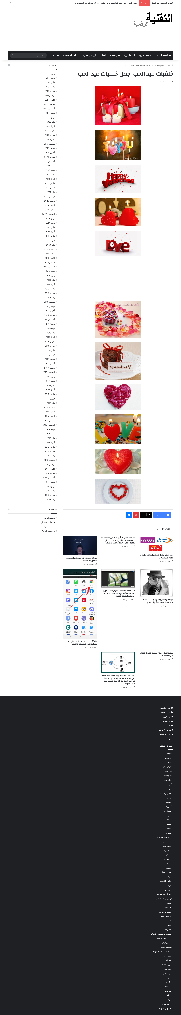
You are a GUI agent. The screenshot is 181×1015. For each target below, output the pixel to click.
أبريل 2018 (50, 337)
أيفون (169, 815)
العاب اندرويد (129, 55)
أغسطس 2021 (49, 161)
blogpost (168, 758)
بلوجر (169, 885)
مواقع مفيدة (115, 55)
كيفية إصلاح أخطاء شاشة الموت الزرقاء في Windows (156, 654)
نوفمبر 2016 (49, 412)
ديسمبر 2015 (49, 460)
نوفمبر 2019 (49, 253)
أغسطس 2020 (48, 214)
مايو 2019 (51, 280)
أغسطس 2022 (48, 109)
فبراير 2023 (50, 91)
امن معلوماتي (166, 872)
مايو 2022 (50, 122)
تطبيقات (168, 907)
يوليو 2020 (50, 218)
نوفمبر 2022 (49, 95)
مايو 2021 (51, 174)
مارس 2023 (49, 87)
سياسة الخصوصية (70, 55)
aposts (168, 754)
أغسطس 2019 (48, 267)
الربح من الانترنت (89, 55)
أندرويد (169, 806)
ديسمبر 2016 (49, 407)
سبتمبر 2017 (49, 368)
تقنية (170, 921)
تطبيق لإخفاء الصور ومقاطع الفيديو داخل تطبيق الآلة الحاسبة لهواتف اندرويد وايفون (105, 3)
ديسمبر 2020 (49, 196)
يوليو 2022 (50, 113)
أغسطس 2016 (48, 425)
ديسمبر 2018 (49, 302)
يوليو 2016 (50, 429)
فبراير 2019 (50, 293)
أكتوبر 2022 (50, 100)
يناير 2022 (50, 139)
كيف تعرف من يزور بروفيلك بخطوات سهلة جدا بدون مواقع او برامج (158, 601)
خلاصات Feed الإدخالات (45, 522)
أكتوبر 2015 (50, 469)
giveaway (167, 767)
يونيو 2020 (50, 223)
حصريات (168, 929)
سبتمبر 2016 (49, 420)
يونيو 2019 (50, 275)
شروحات (168, 956)
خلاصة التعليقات (48, 526)
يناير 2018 (51, 350)
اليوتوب (168, 868)
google (168, 771)
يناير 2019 (50, 297)
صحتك (169, 960)
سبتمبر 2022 (49, 104)
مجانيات (168, 991)
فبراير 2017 (50, 398)
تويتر (170, 925)
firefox (169, 762)
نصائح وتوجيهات (165, 1008)
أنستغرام (168, 811)
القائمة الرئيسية (162, 55)
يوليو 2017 (50, 376)
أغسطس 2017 (49, 372)
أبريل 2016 (50, 442)
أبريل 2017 (50, 390)
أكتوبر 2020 (50, 205)
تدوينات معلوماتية (164, 894)
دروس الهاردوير (165, 942)
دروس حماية (166, 947)
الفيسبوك (168, 850)
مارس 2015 (50, 491)
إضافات (168, 819)
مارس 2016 (50, 447)
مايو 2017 (51, 385)
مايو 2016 (51, 438)
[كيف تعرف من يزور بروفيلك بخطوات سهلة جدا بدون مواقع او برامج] (156, 583)
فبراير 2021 (50, 188)
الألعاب (169, 828)
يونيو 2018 (50, 328)
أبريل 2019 (50, 284)
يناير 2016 (50, 456)
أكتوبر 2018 (50, 311)
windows (168, 776)
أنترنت (169, 802)
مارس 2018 (50, 341)
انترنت (169, 877)
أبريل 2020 (50, 232)
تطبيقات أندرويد (145, 55)
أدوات (169, 798)
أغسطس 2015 (49, 477)
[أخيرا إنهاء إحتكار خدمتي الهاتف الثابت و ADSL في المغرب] (156, 544)
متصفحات (167, 986)
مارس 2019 (50, 289)
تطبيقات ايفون (166, 916)
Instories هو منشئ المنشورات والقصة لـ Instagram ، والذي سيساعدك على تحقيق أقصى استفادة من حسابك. (118, 540)
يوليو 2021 (50, 166)
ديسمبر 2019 (49, 249)
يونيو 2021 (50, 170)
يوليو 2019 (50, 271)
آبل (170, 784)
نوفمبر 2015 (50, 464)
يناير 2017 (51, 403)
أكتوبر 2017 (50, 363)
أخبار (170, 789)
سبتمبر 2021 (49, 157)
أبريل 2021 (50, 179)
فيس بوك (168, 969)
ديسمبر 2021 (49, 144)
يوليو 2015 (50, 482)
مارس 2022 (50, 130)
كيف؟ (169, 978)
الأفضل (169, 824)
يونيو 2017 (50, 381)
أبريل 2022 (50, 126)
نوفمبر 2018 (50, 306)
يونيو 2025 (50, 78)
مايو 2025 (50, 82)
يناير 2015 (51, 499)
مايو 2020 (50, 227)
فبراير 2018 (50, 346)
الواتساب (168, 859)
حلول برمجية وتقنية (163, 938)
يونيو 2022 (50, 117)
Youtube (168, 780)
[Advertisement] (62, 28)
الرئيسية (168, 65)
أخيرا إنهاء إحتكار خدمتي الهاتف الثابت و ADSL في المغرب (156, 556)
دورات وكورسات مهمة (162, 951)
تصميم (169, 903)
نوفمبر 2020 (49, 201)
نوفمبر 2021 (50, 148)
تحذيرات (168, 890)
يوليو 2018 (50, 324)
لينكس (169, 982)
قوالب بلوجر (166, 973)
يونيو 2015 (50, 486)
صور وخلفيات (166, 964)
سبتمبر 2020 (49, 210)
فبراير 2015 (50, 495)
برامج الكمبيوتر (165, 881)
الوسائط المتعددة (165, 863)
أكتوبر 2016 (50, 416)
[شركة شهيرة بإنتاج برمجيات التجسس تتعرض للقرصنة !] (80, 545)
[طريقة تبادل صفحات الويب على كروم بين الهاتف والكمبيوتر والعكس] (80, 604)
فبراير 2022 (50, 135)
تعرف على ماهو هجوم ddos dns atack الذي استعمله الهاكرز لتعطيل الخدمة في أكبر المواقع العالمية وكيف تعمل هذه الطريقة (118, 680)
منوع (161, 65)
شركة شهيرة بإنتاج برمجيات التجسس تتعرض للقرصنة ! (81, 559)
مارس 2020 (49, 236)
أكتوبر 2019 (50, 258)
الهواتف (168, 855)
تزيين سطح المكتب (164, 899)
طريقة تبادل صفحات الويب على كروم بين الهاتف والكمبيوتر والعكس (81, 642)
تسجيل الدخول (49, 518)
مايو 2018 (51, 333)
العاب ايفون (167, 846)
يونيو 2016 (50, 434)
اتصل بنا (56, 55)
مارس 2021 (50, 183)
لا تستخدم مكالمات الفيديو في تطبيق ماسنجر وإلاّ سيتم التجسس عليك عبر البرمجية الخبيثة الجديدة (119, 593)
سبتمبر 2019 (49, 262)
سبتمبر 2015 (49, 473)
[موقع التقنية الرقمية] (153, 19)
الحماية (103, 55)
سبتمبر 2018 (49, 315)
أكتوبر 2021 (50, 152)
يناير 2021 (51, 192)
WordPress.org (48, 531)
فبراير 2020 (50, 240)
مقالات (169, 995)
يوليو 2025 (50, 73)
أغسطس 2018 (49, 319)
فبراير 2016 (50, 451)
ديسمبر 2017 (49, 354)
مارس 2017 (50, 394)
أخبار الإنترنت (166, 793)
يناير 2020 (50, 245)
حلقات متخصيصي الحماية (161, 934)
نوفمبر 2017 (50, 359)
